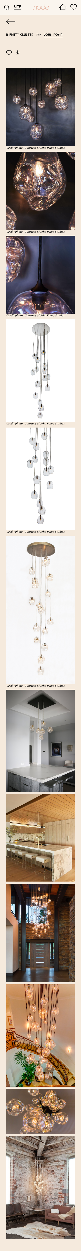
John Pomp (53, 35)
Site (17, 7)
